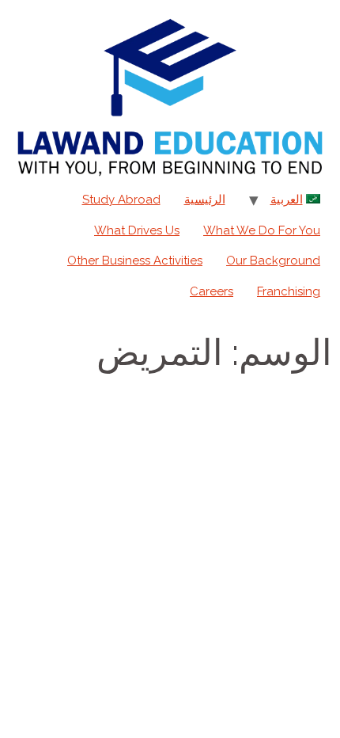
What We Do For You (261, 230)
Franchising (288, 291)
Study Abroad (121, 199)
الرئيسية (204, 199)
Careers (211, 291)
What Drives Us (136, 230)
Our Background (273, 260)
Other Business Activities (134, 260)
